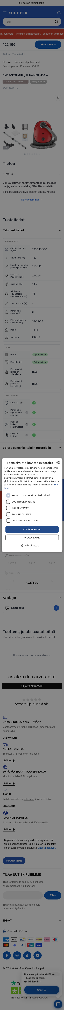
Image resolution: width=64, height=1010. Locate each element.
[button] (31, 546)
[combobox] (58, 462)
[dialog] (32, 505)
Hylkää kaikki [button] (32, 538)
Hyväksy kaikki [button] (32, 529)
